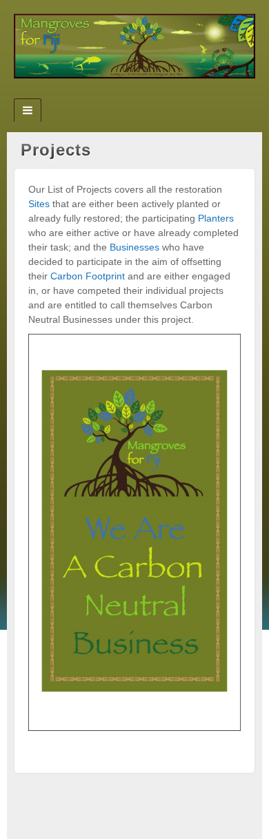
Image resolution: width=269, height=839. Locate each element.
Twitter (134, 94)
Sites (39, 203)
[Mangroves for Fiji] (134, 45)
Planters (216, 218)
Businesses (136, 247)
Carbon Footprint (87, 276)
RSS (153, 94)
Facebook (116, 94)
